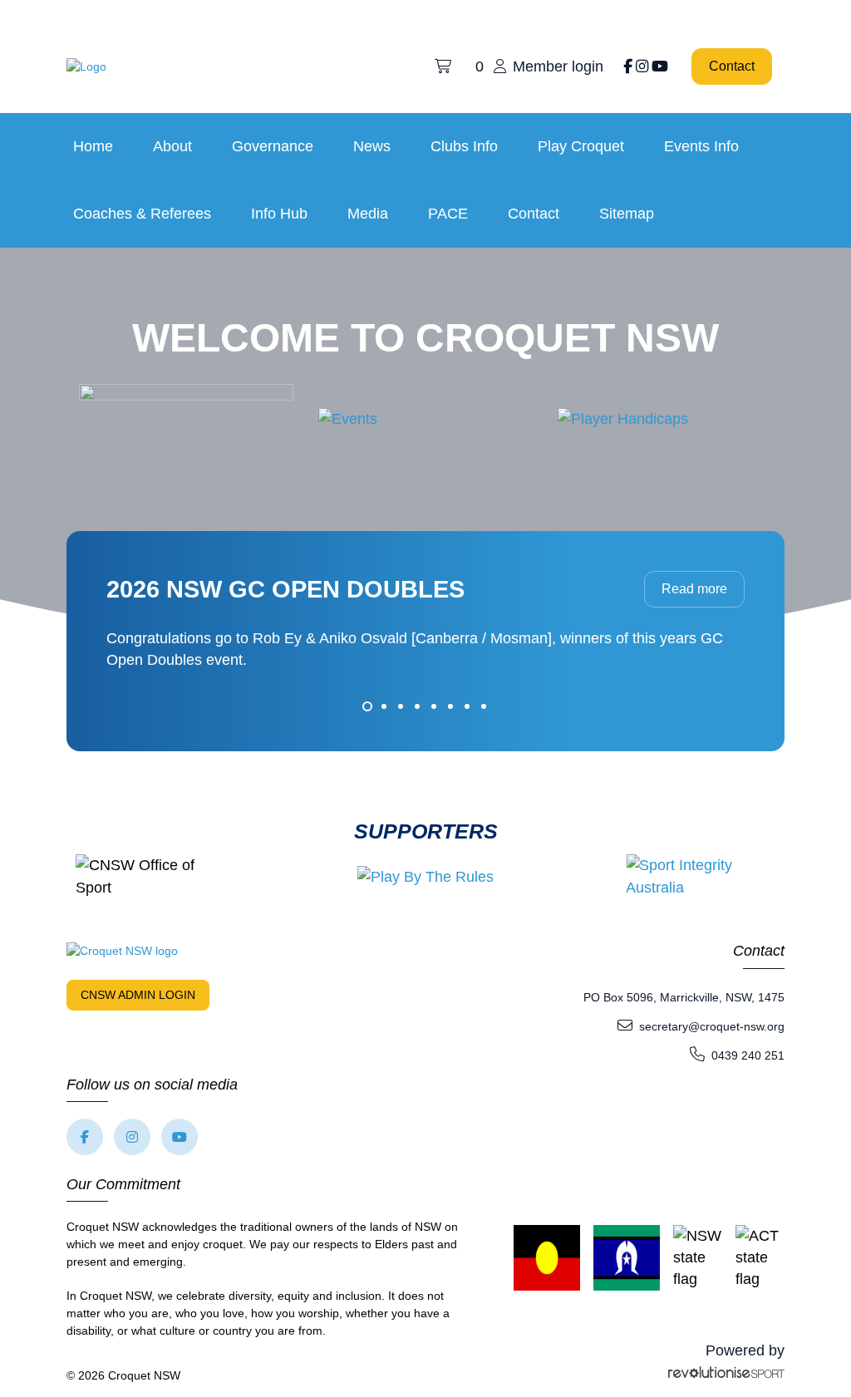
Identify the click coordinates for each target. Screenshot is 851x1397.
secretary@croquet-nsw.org (712, 1026)
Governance (272, 146)
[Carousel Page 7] (467, 706)
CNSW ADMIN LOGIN (138, 994)
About (172, 146)
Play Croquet (581, 146)
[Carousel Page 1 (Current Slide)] (367, 706)
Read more (694, 589)
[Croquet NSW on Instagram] (642, 66)
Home (93, 146)
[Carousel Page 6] (450, 706)
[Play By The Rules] (425, 876)
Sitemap (626, 213)
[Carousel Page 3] (401, 706)
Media (367, 213)
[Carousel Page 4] (417, 706)
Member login (558, 66)
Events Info (701, 146)
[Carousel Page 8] (484, 706)
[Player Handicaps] (623, 418)
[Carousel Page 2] (384, 706)
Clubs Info (464, 146)
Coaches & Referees (142, 213)
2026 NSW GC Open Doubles (285, 589)
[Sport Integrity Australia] (700, 876)
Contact (732, 66)
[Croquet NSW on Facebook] (627, 66)
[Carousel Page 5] (434, 706)
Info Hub (279, 213)
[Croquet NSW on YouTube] (660, 66)
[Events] (347, 418)
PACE (448, 213)
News (372, 146)
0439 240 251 (748, 1055)
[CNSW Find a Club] (186, 418)
